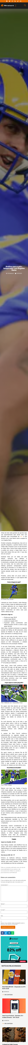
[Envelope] (20, 1)
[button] (2, 933)
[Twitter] (9, 1)
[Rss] (15, 1)
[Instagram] (12, 1)
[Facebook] (7, 1)
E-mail (3, 909)
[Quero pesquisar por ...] (25, 5)
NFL (21, 536)
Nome (3, 903)
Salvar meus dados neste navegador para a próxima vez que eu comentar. (13, 923)
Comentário (4, 884)
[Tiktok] (18, 1)
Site (2, 915)
